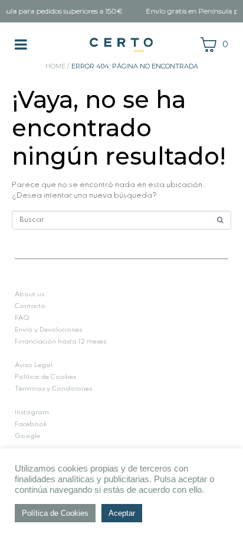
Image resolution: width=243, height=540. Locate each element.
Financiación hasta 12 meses (60, 341)
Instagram (32, 412)
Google (27, 436)
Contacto (30, 306)
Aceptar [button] (122, 513)
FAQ (22, 318)
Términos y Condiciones (53, 388)
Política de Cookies (45, 377)
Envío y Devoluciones (48, 329)
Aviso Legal (33, 365)
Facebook (31, 424)
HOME (55, 66)
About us (29, 294)
